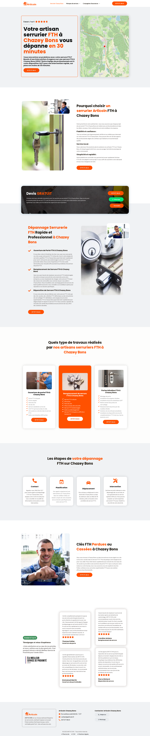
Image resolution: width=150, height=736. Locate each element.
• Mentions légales (83, 734)
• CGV (73, 734)
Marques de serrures (72, 3)
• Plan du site (65, 734)
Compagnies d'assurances (90, 3)
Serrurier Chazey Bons (56, 3)
